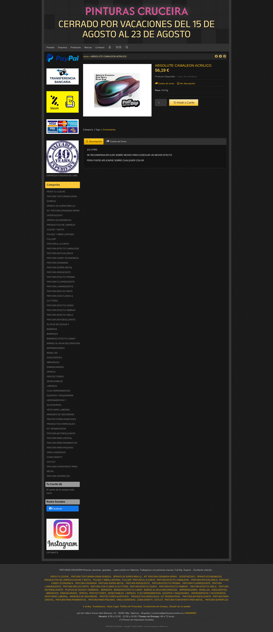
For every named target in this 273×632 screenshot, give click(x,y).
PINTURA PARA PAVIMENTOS (62, 443)
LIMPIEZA (52, 386)
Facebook (57, 508)
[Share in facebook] (216, 56)
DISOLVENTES (54, 357)
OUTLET (51, 462)
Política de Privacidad (131, 606)
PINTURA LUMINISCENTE (60, 286)
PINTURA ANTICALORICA (60, 253)
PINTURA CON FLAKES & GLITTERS (60, 298)
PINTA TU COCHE (56, 191)
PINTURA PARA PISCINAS (60, 447)
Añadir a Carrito (185, 102)
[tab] (94, 141)
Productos (76, 47)
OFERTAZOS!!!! (55, 215)
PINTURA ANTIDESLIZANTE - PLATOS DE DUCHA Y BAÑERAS (62, 324)
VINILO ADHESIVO (56, 452)
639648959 (190, 613)
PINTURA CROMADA (57, 262)
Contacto (99, 47)
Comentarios (109, 129)
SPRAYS (51, 372)
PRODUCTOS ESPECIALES (61, 424)
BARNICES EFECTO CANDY (61, 338)
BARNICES (52, 334)
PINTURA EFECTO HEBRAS (61, 310)
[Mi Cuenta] (110, 47)
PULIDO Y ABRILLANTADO (60, 234)
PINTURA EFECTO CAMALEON (63, 248)
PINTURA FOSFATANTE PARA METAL (62, 469)
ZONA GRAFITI (54, 457)
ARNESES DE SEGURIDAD (60, 414)
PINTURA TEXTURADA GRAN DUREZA (62, 198)
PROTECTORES (55, 376)
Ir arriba (87, 606)
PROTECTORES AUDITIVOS (61, 419)
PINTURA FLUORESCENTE (61, 281)
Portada (50, 47)
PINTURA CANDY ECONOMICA (63, 258)
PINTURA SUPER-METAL (59, 267)
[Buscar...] (127, 47)
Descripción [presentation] (95, 141)
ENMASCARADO (55, 367)
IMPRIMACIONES (56, 348)
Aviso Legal (112, 606)
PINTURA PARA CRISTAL (59, 438)
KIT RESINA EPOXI (56, 428)
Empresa (62, 47)
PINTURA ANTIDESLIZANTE (61, 433)
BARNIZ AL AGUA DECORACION (63, 343)
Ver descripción (187, 83)
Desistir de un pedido (180, 606)
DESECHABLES (55, 381)
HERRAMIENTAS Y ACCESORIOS (56, 402)
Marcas (88, 47)
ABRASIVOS (53, 362)
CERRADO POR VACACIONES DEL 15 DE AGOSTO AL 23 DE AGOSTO (136, 28)
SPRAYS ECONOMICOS (59, 220)
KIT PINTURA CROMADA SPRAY (63, 210)
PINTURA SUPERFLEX (58, 476)
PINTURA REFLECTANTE (60, 291)
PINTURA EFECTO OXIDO (60, 305)
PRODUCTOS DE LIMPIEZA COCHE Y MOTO (61, 227)
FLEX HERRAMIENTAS (58, 390)
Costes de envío (166, 83)
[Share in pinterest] (224, 56)
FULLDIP (51, 239)
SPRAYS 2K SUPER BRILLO (61, 206)
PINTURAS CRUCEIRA (136, 11)
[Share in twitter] (220, 56)
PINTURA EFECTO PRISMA (61, 277)
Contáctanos (99, 606)
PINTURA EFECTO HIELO (60, 315)
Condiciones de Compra (155, 606)
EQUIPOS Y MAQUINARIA (60, 395)
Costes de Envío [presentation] (117, 141)
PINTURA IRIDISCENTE (59, 272)
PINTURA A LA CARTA (58, 244)
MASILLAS (52, 353)
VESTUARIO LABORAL (58, 409)
